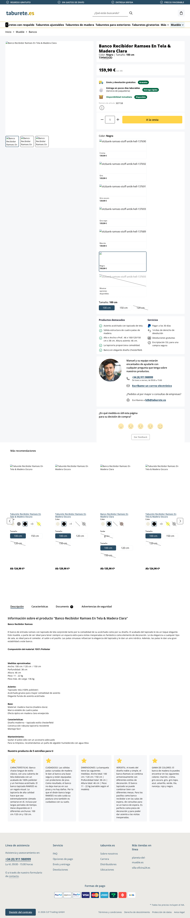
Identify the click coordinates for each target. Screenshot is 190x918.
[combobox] (110, 13)
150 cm (124, 307)
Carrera (104, 859)
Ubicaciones (107, 869)
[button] (101, 107)
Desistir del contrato (20, 912)
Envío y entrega (61, 864)
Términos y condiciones (110, 912)
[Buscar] (131, 13)
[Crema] (57, 523)
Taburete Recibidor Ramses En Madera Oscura (70, 515)
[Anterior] (6, 24)
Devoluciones (60, 869)
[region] (95, 521)
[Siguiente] (180, 521)
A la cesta (152, 119)
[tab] (17, 606)
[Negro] (25, 523)
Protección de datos (162, 912)
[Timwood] (105, 57)
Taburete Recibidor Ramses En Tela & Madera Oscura (25, 515)
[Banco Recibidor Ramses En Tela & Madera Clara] (49, 87)
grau (108, 536)
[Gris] (18, 523)
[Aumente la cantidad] (118, 119)
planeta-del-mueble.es (138, 860)
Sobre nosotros (109, 853)
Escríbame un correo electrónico (152, 385)
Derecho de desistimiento (137, 912)
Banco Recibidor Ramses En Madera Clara (114, 515)
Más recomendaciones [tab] (23, 450)
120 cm (142, 308)
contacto (14, 876)
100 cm (107, 307)
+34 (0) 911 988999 (142, 377)
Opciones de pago (63, 859)
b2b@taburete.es (155, 400)
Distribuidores (108, 864)
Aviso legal (179, 912)
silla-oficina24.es (141, 867)
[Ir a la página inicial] (20, 13)
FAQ (55, 853)
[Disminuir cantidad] (102, 119)
